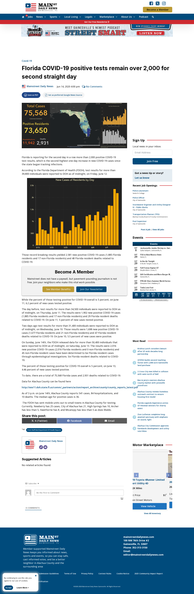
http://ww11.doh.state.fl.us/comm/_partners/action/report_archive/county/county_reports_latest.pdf (80, 387)
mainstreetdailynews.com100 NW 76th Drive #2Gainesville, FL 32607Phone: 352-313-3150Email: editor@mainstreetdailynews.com (143, 545)
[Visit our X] (157, 3)
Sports (53, 16)
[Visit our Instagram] (164, 3)
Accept (9, 587)
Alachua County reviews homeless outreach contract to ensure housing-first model (153, 394)
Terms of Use (70, 573)
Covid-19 (27, 60)
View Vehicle (152, 506)
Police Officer (139, 198)
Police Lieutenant (140, 191)
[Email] (45, 447)
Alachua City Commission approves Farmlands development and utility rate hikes (153, 428)
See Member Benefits (58, 289)
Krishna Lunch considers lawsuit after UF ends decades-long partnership (152, 351)
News (39, 16)
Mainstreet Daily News (40, 86)
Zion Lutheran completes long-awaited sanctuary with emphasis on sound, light (153, 417)
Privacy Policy (87, 573)
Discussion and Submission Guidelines (41, 573)
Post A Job (145, 229)
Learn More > (23, 587)
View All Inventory (152, 513)
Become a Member (158, 9)
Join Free (152, 161)
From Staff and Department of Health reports (44, 430)
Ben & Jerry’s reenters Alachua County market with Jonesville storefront (151, 383)
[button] (136, 475)
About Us (126, 16)
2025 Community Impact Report (148, 573)
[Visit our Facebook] (151, 3)
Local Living (71, 16)
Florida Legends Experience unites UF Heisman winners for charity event (153, 406)
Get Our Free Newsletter (96, 22)
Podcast (143, 16)
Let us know (142, 177)
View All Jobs (158, 229)
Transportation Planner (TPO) (146, 214)
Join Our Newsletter (91, 289)
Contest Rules (104, 573)
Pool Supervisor (140, 221)
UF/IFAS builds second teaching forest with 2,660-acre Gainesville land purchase (153, 363)
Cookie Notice (123, 573)
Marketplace (107, 16)
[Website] (41, 447)
